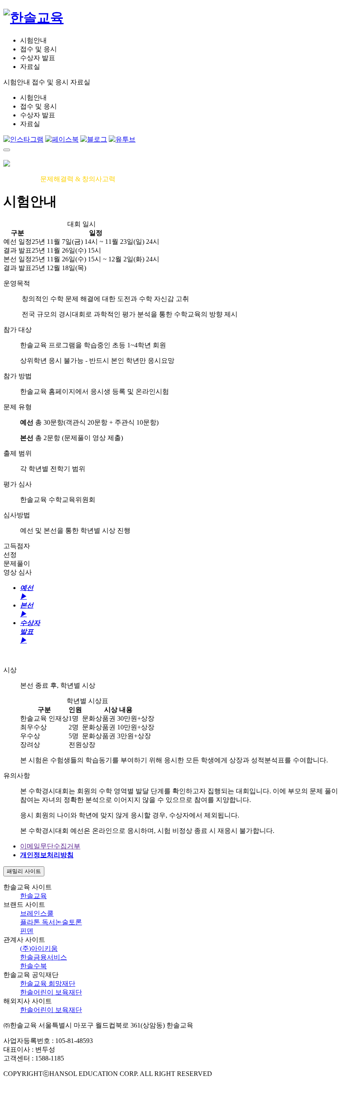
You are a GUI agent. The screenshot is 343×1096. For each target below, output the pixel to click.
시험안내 (33, 40)
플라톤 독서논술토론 (51, 922)
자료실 (30, 66)
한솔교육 (33, 895)
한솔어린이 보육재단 (51, 992)
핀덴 (26, 930)
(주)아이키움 (39, 948)
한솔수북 (33, 965)
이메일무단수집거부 (50, 846)
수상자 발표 (37, 57)
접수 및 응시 (38, 49)
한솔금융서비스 (43, 957)
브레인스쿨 (37, 913)
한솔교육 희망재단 (47, 983)
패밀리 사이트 (24, 871)
